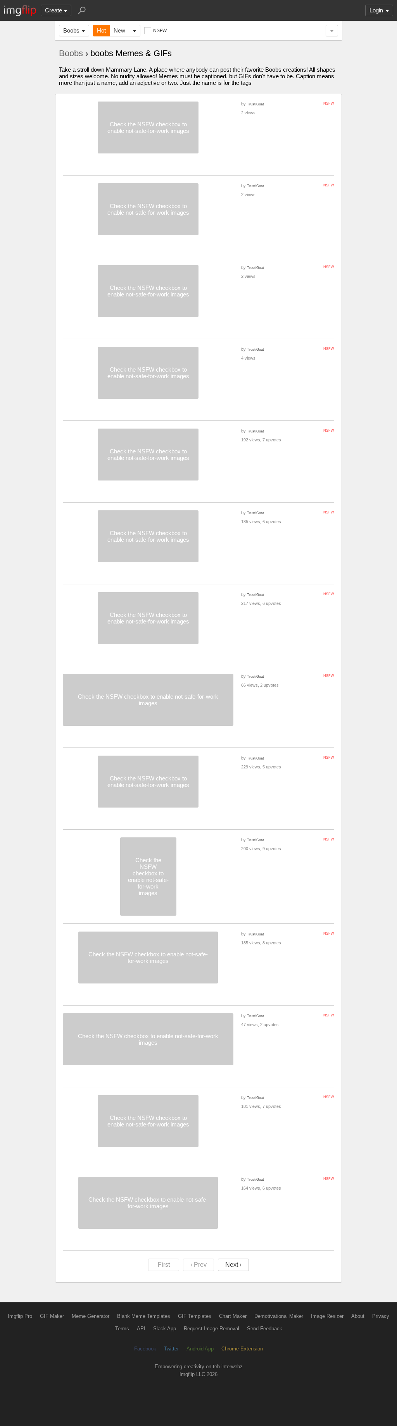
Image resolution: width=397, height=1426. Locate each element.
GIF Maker (52, 1316)
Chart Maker (233, 1316)
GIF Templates (194, 1316)
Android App (200, 1349)
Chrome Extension (242, 1349)
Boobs (71, 30)
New (119, 30)
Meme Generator (90, 1316)
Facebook (145, 1349)
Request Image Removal (211, 1328)
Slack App (164, 1328)
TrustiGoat (255, 104)
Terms (122, 1328)
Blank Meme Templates (143, 1316)
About (357, 1316)
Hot (101, 30)
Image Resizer (327, 1316)
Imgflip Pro (20, 1316)
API (141, 1328)
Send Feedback (264, 1328)
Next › (233, 1264)
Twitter (171, 1349)
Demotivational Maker (278, 1316)
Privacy (380, 1316)
